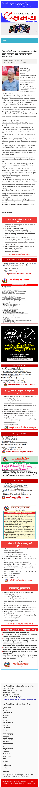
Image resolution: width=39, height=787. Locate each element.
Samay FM (24, 5)
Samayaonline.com (24, 783)
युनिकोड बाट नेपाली (32, 6)
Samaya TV (14, 5)
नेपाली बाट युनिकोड (22, 6)
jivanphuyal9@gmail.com (10, 699)
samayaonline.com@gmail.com (27, 699)
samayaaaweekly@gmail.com (14, 698)
